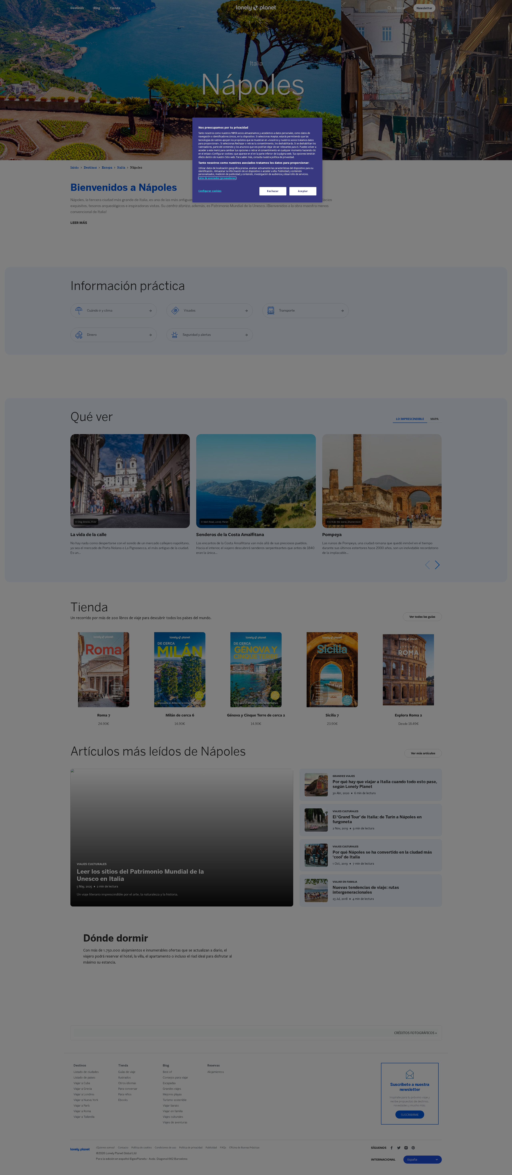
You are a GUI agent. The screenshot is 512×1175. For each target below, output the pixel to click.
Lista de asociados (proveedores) (217, 178)
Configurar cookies (209, 190)
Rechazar (273, 191)
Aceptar (303, 191)
